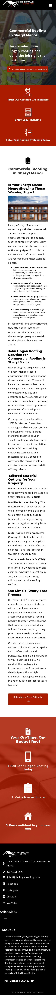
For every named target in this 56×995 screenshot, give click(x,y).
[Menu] (50, 5)
